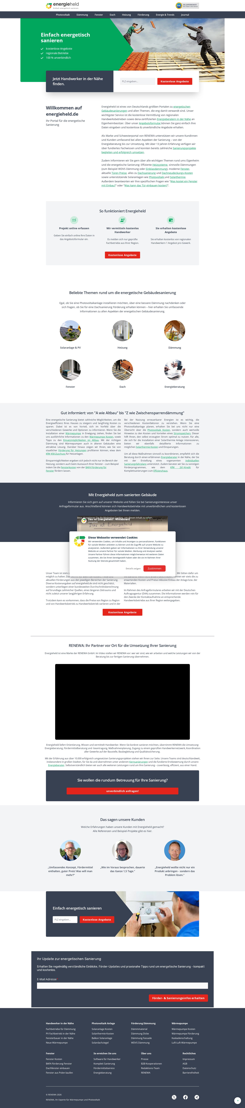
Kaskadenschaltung (182, 1038)
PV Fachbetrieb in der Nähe (60, 1033)
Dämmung (82, 14)
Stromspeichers (182, 433)
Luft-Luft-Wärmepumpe (184, 1042)
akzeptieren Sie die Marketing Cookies (102, 517)
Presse (144, 1059)
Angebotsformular (150, 123)
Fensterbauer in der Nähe (59, 1038)
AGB (185, 1063)
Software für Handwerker (107, 1059)
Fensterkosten (68, 467)
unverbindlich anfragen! (122, 791)
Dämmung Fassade (141, 1038)
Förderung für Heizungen (72, 450)
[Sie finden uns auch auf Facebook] (185, 1097)
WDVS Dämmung (140, 1042)
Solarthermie (177, 177)
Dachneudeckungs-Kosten (177, 173)
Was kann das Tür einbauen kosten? (145, 185)
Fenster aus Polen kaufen (59, 1072)
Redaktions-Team (150, 1068)
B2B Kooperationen (151, 1063)
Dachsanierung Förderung (109, 307)
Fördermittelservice (104, 1068)
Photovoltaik (63, 14)
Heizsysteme (159, 164)
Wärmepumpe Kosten (101, 436)
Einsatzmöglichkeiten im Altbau (81, 440)
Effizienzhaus (160, 470)
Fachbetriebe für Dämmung (61, 1029)
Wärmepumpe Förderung (185, 1033)
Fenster (99, 14)
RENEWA (145, 1072)
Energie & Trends (165, 14)
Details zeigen (133, 568)
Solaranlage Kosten (102, 1029)
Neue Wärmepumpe (57, 1042)
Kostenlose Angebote (175, 81)
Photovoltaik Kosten (158, 430)
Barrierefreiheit (191, 1072)
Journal (185, 14)
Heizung (126, 14)
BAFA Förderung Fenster (59, 1063)
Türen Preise (119, 173)
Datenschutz (189, 1068)
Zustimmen (154, 568)
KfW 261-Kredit (180, 467)
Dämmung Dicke (140, 1033)
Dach (112, 14)
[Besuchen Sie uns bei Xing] (197, 1097)
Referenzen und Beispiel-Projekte (118, 831)
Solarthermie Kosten (147, 447)
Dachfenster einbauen (58, 1068)
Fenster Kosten (54, 1059)
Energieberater (169, 457)
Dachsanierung (147, 173)
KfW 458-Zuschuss (56, 453)
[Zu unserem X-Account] (174, 1097)
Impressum (189, 1059)
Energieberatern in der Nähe (174, 119)
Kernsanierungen (138, 761)
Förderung (143, 14)
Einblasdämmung (156, 169)
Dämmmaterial (139, 1029)
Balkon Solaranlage (102, 1038)
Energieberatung (103, 1072)
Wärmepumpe (73, 433)
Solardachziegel (100, 1042)
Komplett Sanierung (104, 1063)
